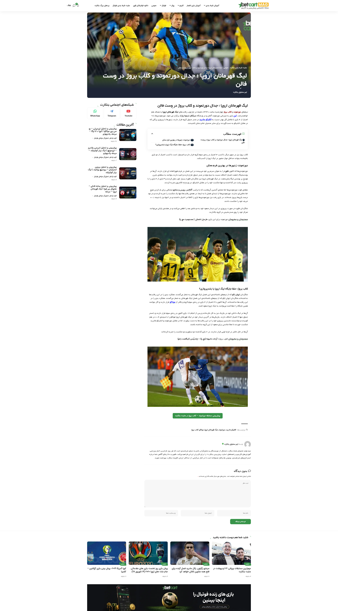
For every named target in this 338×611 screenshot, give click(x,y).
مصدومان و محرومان (238, 219)
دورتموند (222, 429)
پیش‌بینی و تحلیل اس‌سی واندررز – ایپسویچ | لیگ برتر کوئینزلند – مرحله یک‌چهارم (102, 150)
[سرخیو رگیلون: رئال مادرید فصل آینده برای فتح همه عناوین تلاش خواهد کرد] (189, 553)
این (235, 116)
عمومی (226, 67)
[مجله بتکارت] (254, 6)
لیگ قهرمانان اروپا (211, 429)
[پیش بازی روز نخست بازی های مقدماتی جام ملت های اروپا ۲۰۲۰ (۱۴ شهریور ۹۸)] (148, 553)
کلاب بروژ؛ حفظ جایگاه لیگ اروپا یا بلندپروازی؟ (172, 144)
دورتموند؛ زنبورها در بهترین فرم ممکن (176, 139)
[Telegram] (112, 113)
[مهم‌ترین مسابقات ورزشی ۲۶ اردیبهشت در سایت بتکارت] (231, 553)
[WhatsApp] (95, 113)
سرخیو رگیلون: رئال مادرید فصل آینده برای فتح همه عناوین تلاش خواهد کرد (190, 570)
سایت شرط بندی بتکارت (238, 67)
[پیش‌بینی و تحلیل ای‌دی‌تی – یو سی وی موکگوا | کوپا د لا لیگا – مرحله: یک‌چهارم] (127, 135)
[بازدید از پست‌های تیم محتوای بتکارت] (247, 444)
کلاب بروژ (194, 429)
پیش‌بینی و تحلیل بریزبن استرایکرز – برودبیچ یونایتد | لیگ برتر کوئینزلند (102, 169)
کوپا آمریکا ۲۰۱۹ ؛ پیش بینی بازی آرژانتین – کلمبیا (106, 570)
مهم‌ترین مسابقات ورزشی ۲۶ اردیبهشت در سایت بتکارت (232, 570)
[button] (74, 5)
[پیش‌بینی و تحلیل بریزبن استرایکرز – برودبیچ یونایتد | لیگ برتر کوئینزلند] (127, 173)
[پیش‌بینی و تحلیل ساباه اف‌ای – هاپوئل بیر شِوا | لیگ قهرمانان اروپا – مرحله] (127, 192)
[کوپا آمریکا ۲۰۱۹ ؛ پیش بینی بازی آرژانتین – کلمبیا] (106, 553)
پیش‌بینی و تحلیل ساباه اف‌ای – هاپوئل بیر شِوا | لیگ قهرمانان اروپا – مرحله (103, 189)
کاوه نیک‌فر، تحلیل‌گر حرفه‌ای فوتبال (105, 138)
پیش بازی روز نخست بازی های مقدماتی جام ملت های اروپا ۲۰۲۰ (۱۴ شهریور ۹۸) (149, 570)
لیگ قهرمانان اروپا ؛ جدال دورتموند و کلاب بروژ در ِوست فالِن (223, 141)
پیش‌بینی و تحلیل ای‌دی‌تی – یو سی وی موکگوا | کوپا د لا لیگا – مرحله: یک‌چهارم (103, 131)
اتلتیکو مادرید (231, 429)
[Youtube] (128, 113)
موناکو (201, 429)
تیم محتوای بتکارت (240, 92)
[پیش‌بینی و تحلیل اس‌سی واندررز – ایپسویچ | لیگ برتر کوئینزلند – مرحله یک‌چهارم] (127, 154)
